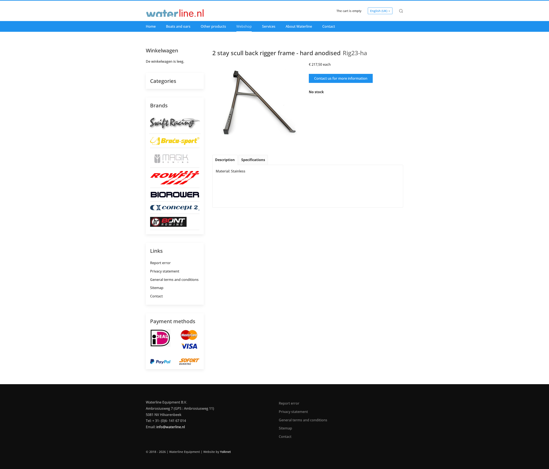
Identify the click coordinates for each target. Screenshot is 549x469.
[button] (401, 11)
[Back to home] (175, 11)
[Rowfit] (174, 177)
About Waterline (299, 26)
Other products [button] (213, 26)
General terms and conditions (174, 279)
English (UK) (379, 11)
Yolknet (225, 452)
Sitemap (156, 287)
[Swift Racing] (174, 123)
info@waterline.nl (170, 427)
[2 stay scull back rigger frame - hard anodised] (259, 102)
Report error (160, 262)
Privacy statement (164, 271)
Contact (328, 26)
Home (151, 26)
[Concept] (174, 207)
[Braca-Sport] (174, 140)
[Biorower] (174, 194)
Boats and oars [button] (178, 26)
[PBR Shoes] (168, 221)
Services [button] (268, 26)
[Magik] (170, 157)
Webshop (244, 26)
